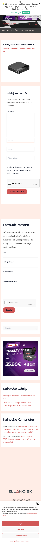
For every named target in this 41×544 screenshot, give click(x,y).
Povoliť (26, 12)
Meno (5, 252)
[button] (38, 503)
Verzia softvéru (8, 272)
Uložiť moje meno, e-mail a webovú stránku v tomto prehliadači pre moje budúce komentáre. (19, 170)
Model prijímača (8, 262)
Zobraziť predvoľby (20, 536)
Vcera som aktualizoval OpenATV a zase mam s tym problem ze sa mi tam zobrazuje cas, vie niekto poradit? (20, 429)
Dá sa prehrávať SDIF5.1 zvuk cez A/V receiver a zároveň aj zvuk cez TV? (19, 439)
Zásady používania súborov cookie (19, 541)
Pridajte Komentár (10, 48)
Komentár (10, 112)
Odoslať (9, 310)
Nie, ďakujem (16, 12)
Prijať (20, 524)
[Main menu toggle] (35, 24)
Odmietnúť (20, 530)
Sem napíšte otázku (10, 282)
